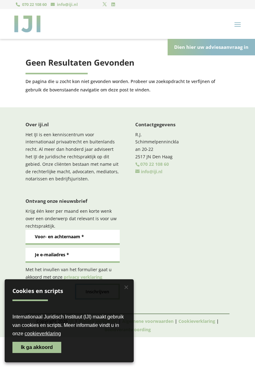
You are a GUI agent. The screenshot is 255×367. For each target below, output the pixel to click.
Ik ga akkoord (37, 347)
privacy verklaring (83, 277)
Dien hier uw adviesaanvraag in (211, 47)
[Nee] (126, 287)
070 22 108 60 (34, 4)
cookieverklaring (43, 333)
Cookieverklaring (196, 321)
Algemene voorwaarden (148, 321)
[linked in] (113, 4)
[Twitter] (105, 4)
